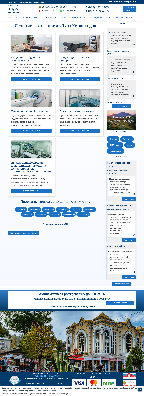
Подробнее (129, 199)
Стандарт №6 (89, 209)
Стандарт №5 (76, 209)
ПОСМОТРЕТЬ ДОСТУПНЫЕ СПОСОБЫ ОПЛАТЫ (94, 375)
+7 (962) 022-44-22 (71, 11)
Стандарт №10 (69, 214)
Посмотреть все (121, 283)
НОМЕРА (18, 18)
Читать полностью (31, 79)
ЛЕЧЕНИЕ (26, 18)
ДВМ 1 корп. (115, 145)
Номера (113, 139)
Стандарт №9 (55, 214)
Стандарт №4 (62, 209)
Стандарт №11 (83, 214)
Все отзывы (121, 106)
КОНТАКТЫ (71, 18)
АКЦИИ (61, 18)
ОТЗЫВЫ (53, 18)
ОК (139, 389)
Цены (129, 145)
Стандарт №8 (41, 214)
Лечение (127, 139)
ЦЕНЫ (10, 18)
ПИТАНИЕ (36, 18)
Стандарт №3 (48, 209)
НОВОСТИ (86, 18)
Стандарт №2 (34, 209)
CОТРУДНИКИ (113, 18)
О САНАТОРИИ (127, 18)
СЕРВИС (45, 18)
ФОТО (79, 18)
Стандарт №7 (27, 214)
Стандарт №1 (21, 209)
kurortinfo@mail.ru (45, 356)
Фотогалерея (115, 151)
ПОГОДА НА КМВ (99, 18)
